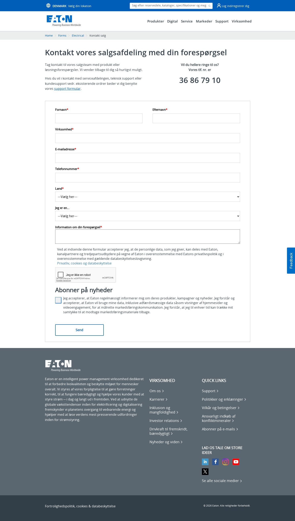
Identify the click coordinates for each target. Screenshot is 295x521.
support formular (67, 88)
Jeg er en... (62, 207)
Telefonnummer (67, 168)
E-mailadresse (65, 149)
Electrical (78, 35)
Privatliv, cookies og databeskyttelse (84, 263)
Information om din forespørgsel (78, 227)
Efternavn (160, 109)
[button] (291, 261)
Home (49, 35)
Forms (62, 35)
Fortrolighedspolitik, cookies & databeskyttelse (80, 506)
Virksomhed (64, 129)
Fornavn (61, 109)
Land (59, 188)
